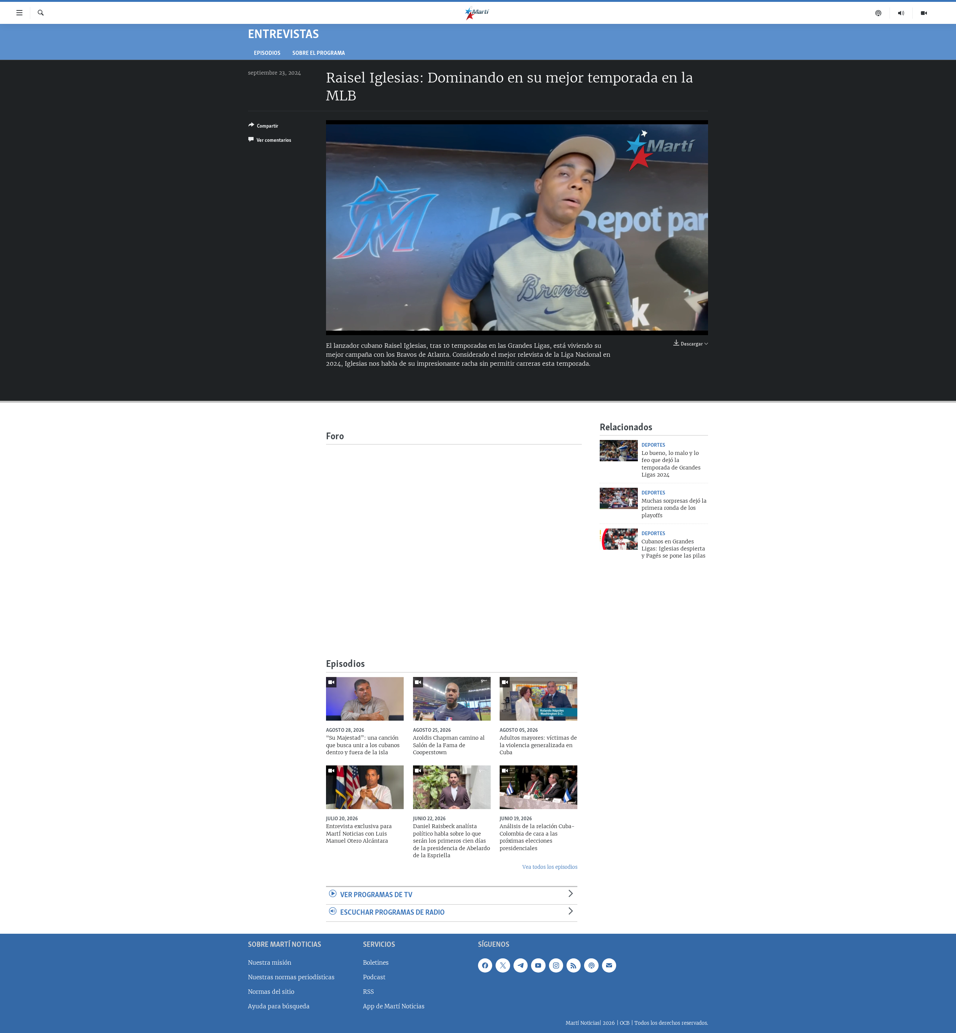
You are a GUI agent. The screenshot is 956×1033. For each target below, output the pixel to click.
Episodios (267, 53)
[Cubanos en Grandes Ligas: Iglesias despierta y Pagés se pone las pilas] (619, 539)
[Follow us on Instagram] (556, 965)
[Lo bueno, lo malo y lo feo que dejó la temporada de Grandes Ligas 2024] (619, 450)
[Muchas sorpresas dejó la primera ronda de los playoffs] (619, 498)
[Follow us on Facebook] (485, 965)
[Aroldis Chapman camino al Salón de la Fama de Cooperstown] (452, 699)
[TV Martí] (924, 13)
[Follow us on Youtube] (538, 965)
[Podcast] (878, 13)
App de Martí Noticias (394, 1006)
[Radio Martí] (901, 13)
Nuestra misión (269, 962)
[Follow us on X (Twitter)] (503, 965)
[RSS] (574, 965)
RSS (368, 991)
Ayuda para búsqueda (279, 1006)
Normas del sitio (271, 991)
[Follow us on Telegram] (520, 965)
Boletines (376, 962)
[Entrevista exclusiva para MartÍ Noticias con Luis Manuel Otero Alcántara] (365, 787)
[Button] (263, 127)
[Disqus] (454, 537)
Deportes (653, 445)
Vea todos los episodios (549, 867)
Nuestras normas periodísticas (291, 977)
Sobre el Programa (318, 53)
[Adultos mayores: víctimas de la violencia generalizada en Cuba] (538, 699)
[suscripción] (609, 965)
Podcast (374, 977)
